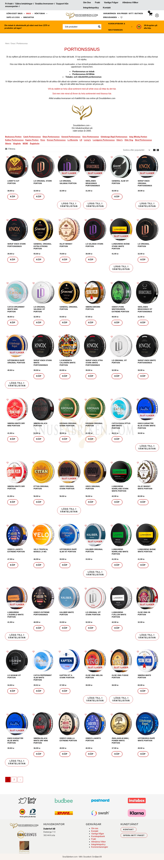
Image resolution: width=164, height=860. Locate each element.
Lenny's (87, 140)
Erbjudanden (110, 17)
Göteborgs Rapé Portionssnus (114, 137)
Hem (7, 43)
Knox (42, 140)
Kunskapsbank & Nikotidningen (116, 27)
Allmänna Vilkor (98, 842)
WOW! (25, 143)
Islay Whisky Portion (138, 137)
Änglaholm (34, 143)
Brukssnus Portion (13, 137)
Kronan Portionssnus (56, 140)
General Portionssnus (70, 137)
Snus (28, 13)
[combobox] (82, 26)
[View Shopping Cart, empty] (150, 16)
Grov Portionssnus (90, 137)
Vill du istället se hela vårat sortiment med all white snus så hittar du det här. (82, 89)
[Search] (99, 26)
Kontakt (107, 8)
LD (81, 140)
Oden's (119, 140)
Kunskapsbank (98, 836)
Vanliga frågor (111, 2)
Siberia (8, 143)
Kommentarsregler (99, 847)
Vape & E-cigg (13, 17)
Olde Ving (129, 140)
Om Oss (87, 2)
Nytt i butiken (136, 13)
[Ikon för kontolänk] (157, 15)
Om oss (94, 828)
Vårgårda (17, 143)
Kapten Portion (32, 140)
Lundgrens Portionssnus (104, 140)
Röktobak (40, 13)
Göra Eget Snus (14, 13)
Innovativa (28, 17)
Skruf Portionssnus (143, 140)
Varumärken (109, 13)
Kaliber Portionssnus (14, 140)
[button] (23, 13)
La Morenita (73, 140)
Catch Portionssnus (32, 137)
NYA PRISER (122, 13)
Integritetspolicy (91, 8)
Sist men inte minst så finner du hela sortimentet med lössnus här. (82, 93)
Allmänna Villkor (130, 2)
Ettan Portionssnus (51, 137)
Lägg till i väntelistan (69, 204)
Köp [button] (12, 197)
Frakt (97, 2)
